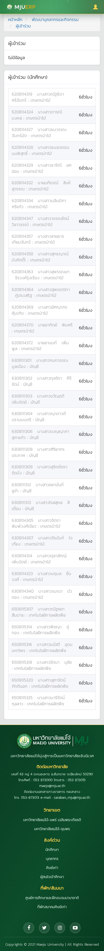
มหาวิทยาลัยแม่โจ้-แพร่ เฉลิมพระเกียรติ (52, 820)
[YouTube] (75, 928)
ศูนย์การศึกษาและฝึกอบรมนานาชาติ (52, 898)
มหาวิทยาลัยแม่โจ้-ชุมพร (52, 829)
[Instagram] (59, 928)
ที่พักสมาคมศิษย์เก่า (52, 907)
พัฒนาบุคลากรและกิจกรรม (55, 19)
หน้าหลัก (15, 19)
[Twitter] (44, 928)
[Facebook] (28, 928)
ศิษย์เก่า (52, 868)
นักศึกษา (52, 849)
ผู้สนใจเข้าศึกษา (52, 877)
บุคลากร (52, 859)
